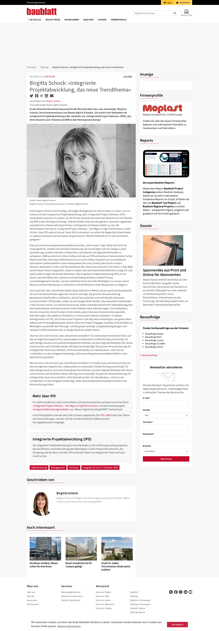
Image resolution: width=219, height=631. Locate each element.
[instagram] (180, 592)
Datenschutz (33, 604)
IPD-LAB (104, 415)
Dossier (102, 19)
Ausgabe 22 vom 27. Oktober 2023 (100, 467)
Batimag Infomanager (140, 604)
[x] (171, 592)
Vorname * (148, 422)
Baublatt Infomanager (140, 600)
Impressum (32, 600)
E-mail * (147, 398)
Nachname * (149, 433)
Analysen (88, 19)
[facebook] (176, 592)
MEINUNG (50, 76)
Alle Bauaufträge (149, 355)
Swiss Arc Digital (103, 592)
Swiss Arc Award (103, 600)
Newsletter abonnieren (72, 596)
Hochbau (74, 467)
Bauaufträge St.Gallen (155, 343)
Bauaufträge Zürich (154, 346)
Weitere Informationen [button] (69, 626)
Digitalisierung (39, 467)
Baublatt (134, 592)
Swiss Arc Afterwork (105, 604)
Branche (147, 445)
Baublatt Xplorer (138, 608)
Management (58, 467)
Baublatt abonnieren (70, 600)
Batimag (134, 596)
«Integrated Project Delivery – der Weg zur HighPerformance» (66, 405)
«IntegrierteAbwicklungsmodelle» (51, 409)
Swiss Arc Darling (104, 608)
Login (168, 2)
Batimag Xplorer (137, 612)
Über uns (31, 592)
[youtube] (190, 592)
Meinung (44, 67)
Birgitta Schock (53, 101)
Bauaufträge (53, 19)
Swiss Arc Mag (102, 596)
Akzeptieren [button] (177, 624)
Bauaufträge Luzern (154, 340)
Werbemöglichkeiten (36, 2)
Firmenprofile (119, 19)
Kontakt (30, 596)
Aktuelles (35, 19)
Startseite (31, 67)
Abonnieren (184, 2)
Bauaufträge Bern (153, 337)
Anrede (146, 409)
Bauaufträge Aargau (154, 333)
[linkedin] (185, 592)
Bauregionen (72, 19)
